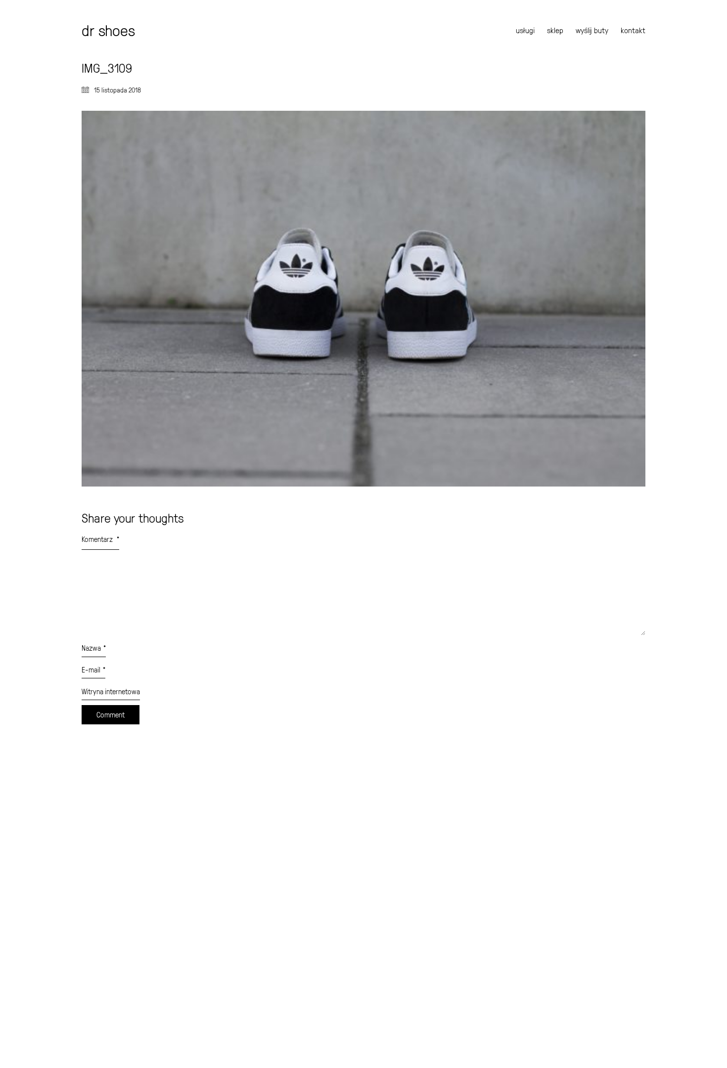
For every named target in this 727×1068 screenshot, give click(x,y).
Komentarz (100, 539)
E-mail (93, 670)
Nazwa (94, 648)
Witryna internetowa (111, 691)
